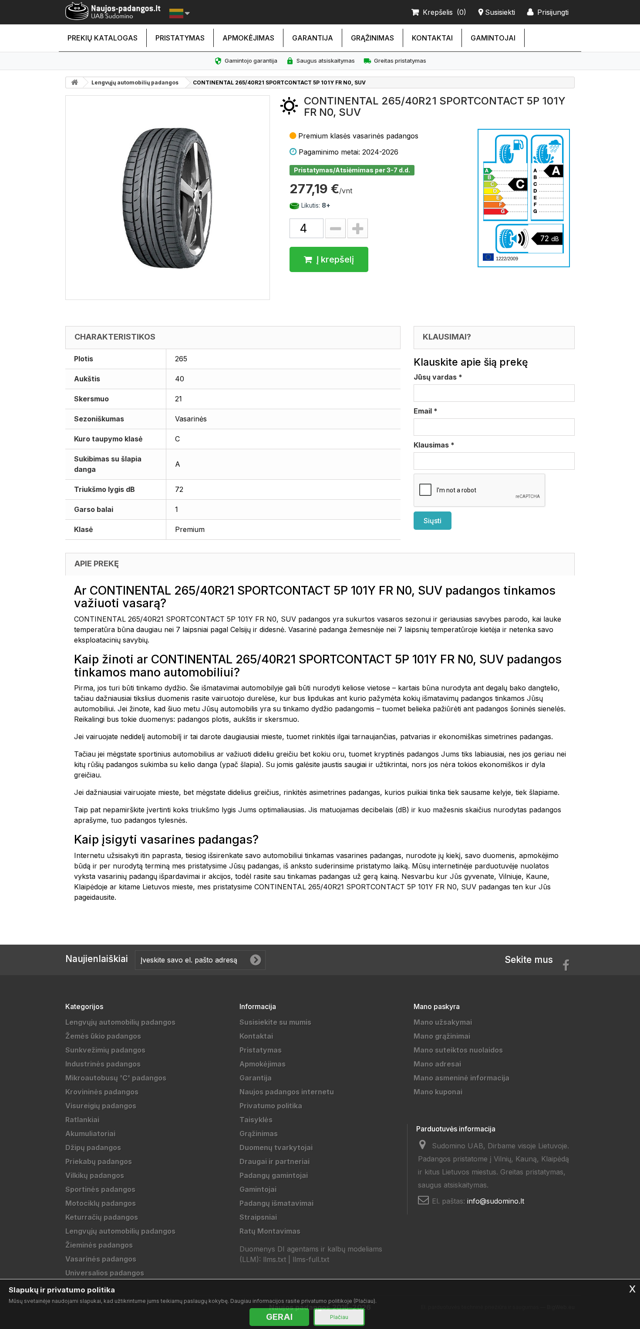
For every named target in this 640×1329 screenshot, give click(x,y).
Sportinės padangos (100, 1189)
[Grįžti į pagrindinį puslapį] (74, 82)
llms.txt (274, 1259)
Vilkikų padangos (94, 1175)
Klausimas (434, 445)
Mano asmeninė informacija (461, 1077)
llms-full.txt (311, 1259)
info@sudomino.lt (495, 1201)
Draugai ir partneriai (274, 1161)
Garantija (312, 38)
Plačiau (339, 1317)
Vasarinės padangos (100, 1259)
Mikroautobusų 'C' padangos (115, 1077)
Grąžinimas (372, 38)
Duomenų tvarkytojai (276, 1147)
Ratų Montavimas (269, 1231)
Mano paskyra (437, 1006)
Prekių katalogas (102, 38)
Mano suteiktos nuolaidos (458, 1050)
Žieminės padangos (99, 1245)
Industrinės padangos (103, 1064)
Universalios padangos (104, 1272)
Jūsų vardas (438, 377)
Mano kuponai (438, 1091)
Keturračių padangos (101, 1217)
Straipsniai (258, 1217)
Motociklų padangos (100, 1203)
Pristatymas (180, 38)
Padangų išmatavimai (276, 1203)
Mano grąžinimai (442, 1036)
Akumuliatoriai (90, 1133)
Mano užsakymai (443, 1022)
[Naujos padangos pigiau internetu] (113, 11)
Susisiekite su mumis (275, 1022)
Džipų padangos (93, 1147)
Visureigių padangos (100, 1105)
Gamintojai (493, 38)
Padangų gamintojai (273, 1175)
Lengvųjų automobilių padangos (135, 82)
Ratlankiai (82, 1119)
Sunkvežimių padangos (105, 1050)
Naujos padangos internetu (286, 1091)
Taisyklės (256, 1119)
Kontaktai (432, 38)
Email (426, 411)
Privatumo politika (270, 1105)
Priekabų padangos (98, 1161)
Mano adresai (437, 1064)
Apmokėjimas (248, 38)
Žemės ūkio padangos (103, 1036)
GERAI (279, 1317)
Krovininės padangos (101, 1091)
